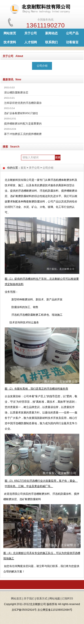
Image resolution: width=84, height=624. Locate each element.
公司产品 (72, 33)
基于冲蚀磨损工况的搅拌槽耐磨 (23, 134)
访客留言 (72, 42)
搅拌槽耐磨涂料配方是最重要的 (23, 123)
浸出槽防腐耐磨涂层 (16, 92)
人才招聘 (30, 42)
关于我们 (29, 598)
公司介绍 (42, 65)
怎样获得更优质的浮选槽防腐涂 (23, 102)
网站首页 (10, 33)
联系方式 (42, 598)
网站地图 (54, 598)
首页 (23, 167)
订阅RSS (67, 598)
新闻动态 (51, 33)
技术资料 (10, 42)
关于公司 (30, 33)
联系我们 (51, 42)
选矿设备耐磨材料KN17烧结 (21, 113)
